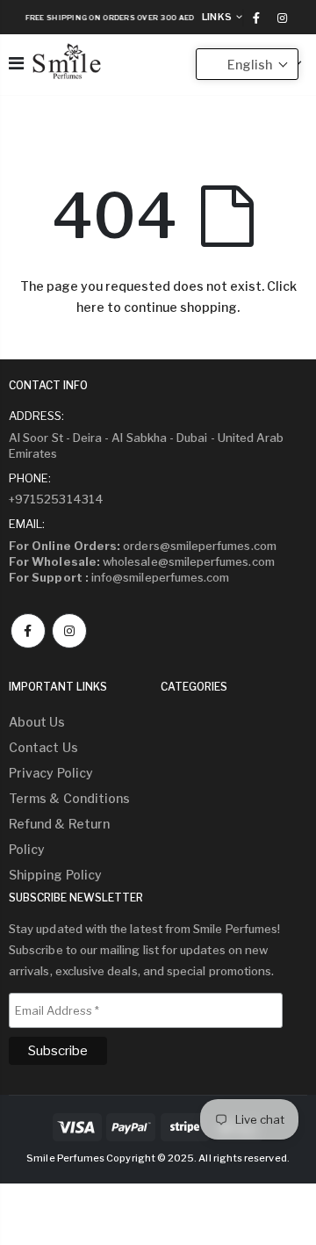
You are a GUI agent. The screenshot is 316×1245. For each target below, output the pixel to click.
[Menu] (16, 63)
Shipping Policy (55, 874)
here (90, 307)
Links (217, 17)
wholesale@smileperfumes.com (142, 561)
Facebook (28, 630)
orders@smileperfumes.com (142, 546)
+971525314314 (56, 499)
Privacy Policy (51, 772)
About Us (37, 721)
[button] (247, 64)
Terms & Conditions (69, 798)
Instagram (69, 630)
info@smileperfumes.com (119, 577)
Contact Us (43, 747)
